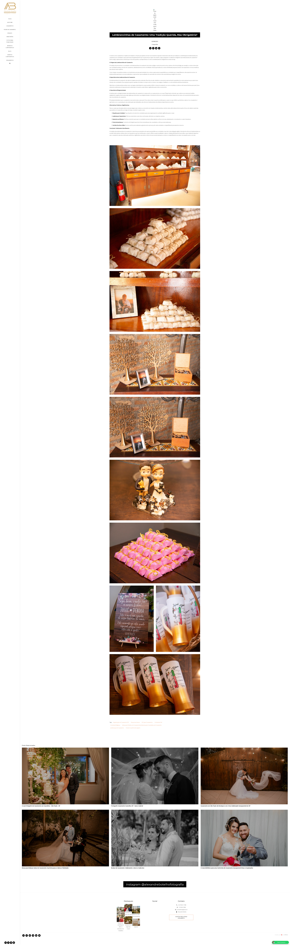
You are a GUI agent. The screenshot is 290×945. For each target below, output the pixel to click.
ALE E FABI (9, 22)
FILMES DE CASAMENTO (10, 29)
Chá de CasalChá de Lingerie (133, 728)
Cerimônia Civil (158, 722)
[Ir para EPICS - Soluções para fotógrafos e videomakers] (281, 934)
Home (9, 18)
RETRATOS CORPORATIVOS (10, 46)
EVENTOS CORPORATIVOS (10, 55)
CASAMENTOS (9, 25)
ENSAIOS (10, 33)
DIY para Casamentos (147, 722)
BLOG (9, 51)
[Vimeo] (11, 942)
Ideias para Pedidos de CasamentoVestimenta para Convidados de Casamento (142, 725)
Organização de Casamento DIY (121, 722)
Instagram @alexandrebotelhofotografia (155, 884)
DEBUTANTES (9, 36)
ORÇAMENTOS (10, 60)
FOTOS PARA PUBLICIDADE (9, 41)
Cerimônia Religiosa (115, 725)
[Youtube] (14, 942)
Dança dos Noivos (135, 722)
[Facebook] (8, 942)
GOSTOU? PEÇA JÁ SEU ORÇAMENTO (181, 917)
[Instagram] (5, 942)
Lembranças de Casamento (117, 728)
